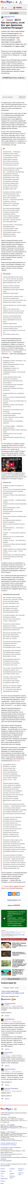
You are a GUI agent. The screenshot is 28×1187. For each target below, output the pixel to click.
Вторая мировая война (16, 447)
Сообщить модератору (17, 1006)
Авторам (11, 1173)
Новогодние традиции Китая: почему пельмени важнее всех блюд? (19, 945)
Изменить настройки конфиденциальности (11, 1164)
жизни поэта (16, 760)
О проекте (12, 1168)
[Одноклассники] (18, 20)
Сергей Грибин (8, 1052)
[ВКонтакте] (16, 20)
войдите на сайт (19, 993)
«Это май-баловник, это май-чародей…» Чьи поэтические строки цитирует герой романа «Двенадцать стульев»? (19, 963)
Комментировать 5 (14, 899)
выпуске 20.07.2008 (19, 934)
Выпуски (3, 1168)
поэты (7, 886)
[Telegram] (20, 20)
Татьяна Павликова (9, 1069)
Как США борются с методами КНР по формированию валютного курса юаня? (18, 972)
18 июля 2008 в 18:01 (6, 1055)
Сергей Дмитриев (9, 1019)
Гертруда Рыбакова (9, 1003)
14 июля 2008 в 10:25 (6, 1091)
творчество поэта (6, 351)
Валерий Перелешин (16, 888)
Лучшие (17, 987)
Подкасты (3, 1181)
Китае (8, 449)
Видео (2, 1183)
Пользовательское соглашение (8, 1144)
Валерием (20, 35)
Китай (11, 886)
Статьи (2, 1173)
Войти (20, 3)
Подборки (3, 1171)
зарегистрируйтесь (6, 993)
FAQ (10, 1171)
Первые (12, 987)
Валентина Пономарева (11, 1088)
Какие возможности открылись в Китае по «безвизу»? (19, 954)
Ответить (7, 1015)
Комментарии (4, 1178)
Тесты (2, 1176)
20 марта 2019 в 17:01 (6, 1006)
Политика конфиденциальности (9, 1143)
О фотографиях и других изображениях (11, 1147)
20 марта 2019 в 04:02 (6, 1021)
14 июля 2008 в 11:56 (6, 1071)
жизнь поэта (5, 888)
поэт (15, 143)
